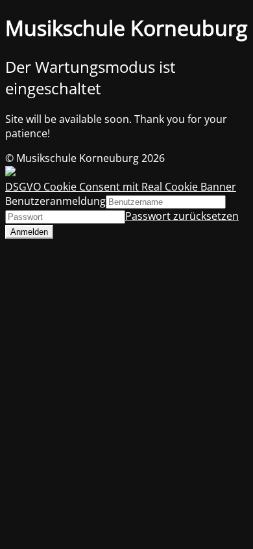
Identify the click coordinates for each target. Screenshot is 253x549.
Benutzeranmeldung (55, 201)
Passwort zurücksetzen (182, 216)
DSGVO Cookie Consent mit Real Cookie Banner (120, 187)
